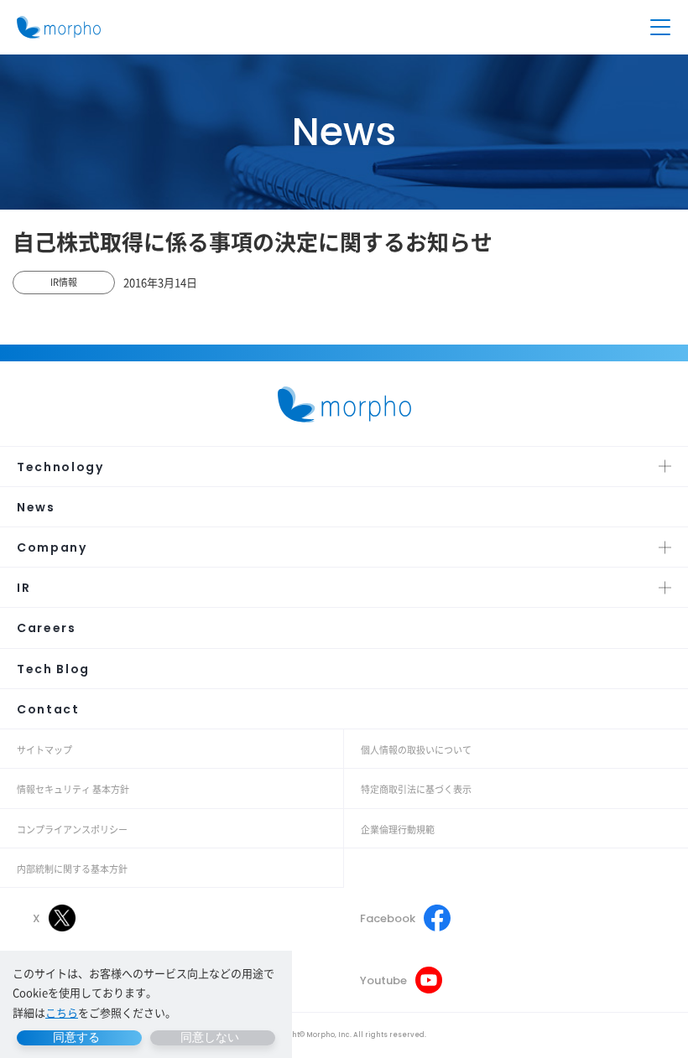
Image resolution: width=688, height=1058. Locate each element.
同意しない (209, 1037)
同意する (76, 1037)
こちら (61, 1012)
